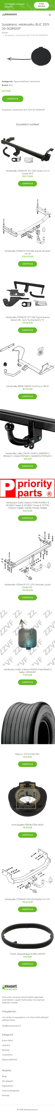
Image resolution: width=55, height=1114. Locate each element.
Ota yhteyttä (7, 1081)
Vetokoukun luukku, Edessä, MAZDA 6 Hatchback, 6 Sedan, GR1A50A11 (27, 670)
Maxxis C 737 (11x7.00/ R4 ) (27, 754)
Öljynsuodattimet (21, 81)
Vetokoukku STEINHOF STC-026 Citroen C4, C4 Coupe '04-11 (27, 172)
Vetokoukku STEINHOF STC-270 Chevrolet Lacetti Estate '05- (27, 586)
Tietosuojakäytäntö (10, 1090)
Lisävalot (6, 1045)
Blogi (4, 1076)
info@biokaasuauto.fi (11, 1026)
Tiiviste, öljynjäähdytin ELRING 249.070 (27, 954)
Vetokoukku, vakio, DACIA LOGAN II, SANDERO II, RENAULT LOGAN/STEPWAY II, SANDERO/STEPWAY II (27, 454)
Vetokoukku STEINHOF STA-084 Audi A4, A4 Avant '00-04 (27, 252)
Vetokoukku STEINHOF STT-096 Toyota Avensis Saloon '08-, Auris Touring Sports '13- (28, 318)
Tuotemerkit (7, 1055)
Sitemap (5, 1095)
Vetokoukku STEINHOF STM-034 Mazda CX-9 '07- (27, 899)
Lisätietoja (12, 99)
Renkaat (5, 1050)
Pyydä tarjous (41, 5)
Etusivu (5, 32)
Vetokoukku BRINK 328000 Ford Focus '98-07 (27, 386)
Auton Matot (7, 1040)
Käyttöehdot (7, 1086)
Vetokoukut (35, 81)
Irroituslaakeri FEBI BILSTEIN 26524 (27, 824)
